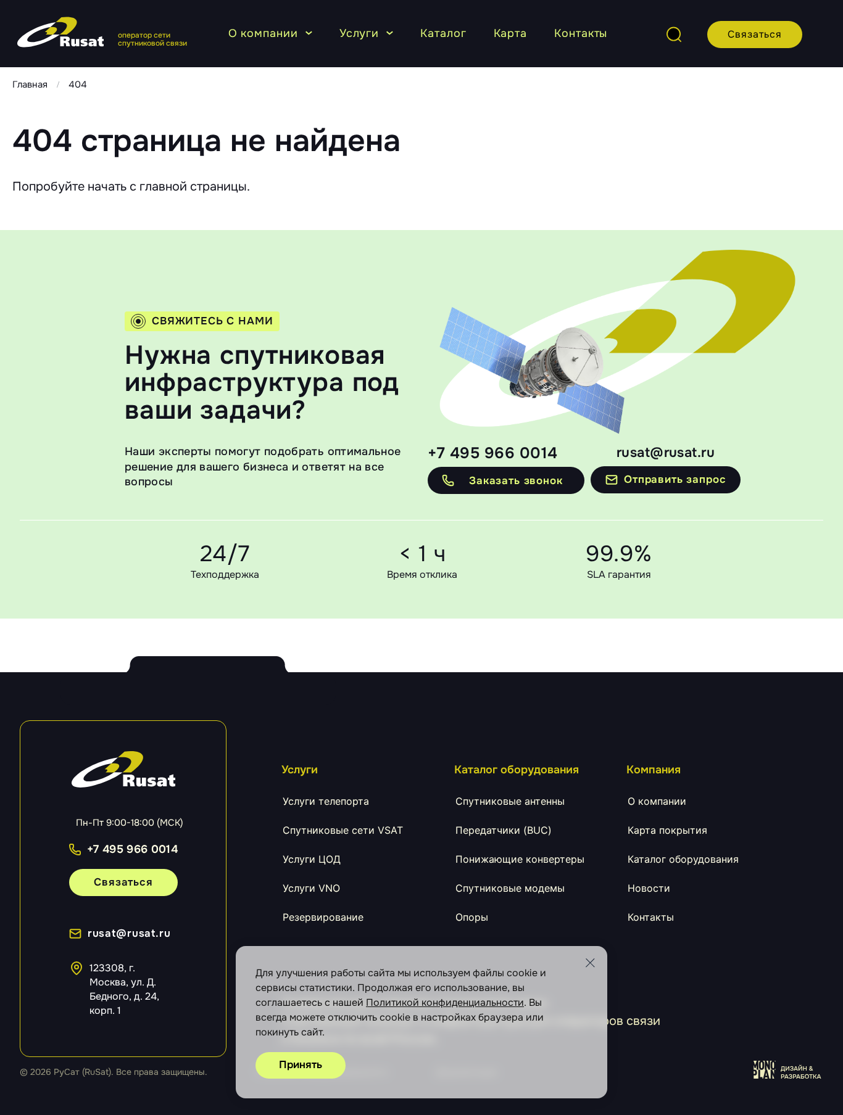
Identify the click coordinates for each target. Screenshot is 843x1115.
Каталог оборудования (683, 859)
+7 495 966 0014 (493, 453)
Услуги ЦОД (312, 859)
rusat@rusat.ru (666, 453)
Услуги (359, 33)
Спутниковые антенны (510, 801)
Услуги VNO (311, 888)
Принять (300, 1064)
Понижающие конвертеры (519, 859)
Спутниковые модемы (510, 888)
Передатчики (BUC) (503, 830)
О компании (263, 33)
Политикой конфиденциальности (445, 1002)
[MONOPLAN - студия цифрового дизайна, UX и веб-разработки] (788, 1070)
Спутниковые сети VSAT (343, 830)
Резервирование (323, 917)
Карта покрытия (667, 830)
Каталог (443, 33)
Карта (511, 33)
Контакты (580, 33)
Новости (649, 888)
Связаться (755, 34)
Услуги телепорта (326, 801)
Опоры (471, 917)
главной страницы (193, 186)
